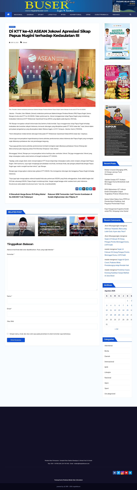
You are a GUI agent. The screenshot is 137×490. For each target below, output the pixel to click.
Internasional (109, 362)
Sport (41, 15)
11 (111, 310)
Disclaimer (80, 480)
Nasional (18, 15)
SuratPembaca (101, 15)
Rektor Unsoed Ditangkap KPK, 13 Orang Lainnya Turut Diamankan (116, 172)
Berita (107, 351)
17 (107, 315)
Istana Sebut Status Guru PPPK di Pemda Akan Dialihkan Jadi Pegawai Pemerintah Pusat (83, 229)
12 (115, 310)
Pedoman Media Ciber (69, 480)
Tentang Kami (58, 480)
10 (107, 310)
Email (9, 309)
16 (131, 310)
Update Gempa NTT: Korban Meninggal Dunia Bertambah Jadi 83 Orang (51, 229)
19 (115, 315)
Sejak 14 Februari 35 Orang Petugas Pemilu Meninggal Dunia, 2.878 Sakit (117, 242)
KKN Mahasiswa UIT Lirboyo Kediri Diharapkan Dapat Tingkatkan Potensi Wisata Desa (116, 192)
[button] (130, 14)
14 (123, 310)
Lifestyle (52, 15)
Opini (88, 15)
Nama (9, 296)
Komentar (10, 254)
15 (127, 310)
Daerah (30, 15)
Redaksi (116, 15)
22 (127, 315)
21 (123, 315)
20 (119, 315)
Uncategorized (110, 394)
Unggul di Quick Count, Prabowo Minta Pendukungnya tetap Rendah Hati (117, 262)
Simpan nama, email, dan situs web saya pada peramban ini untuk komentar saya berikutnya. (40, 334)
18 (111, 315)
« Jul (116, 329)
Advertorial (76, 15)
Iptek (63, 15)
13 (119, 310)
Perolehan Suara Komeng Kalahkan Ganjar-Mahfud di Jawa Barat (117, 273)
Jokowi (25, 42)
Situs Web (10, 321)
